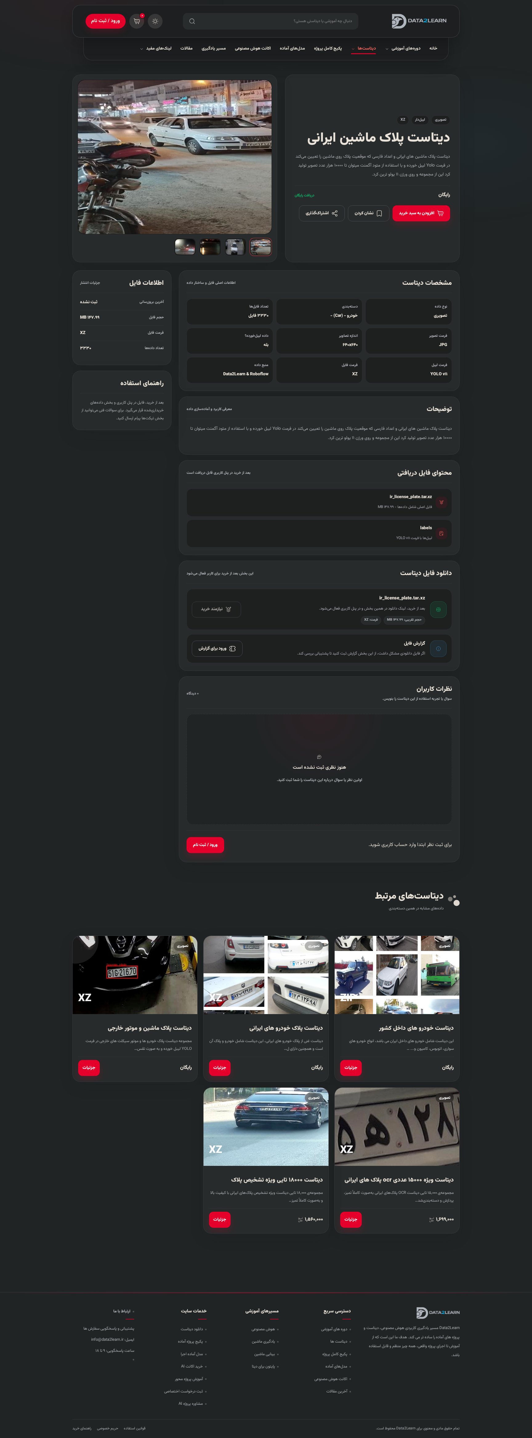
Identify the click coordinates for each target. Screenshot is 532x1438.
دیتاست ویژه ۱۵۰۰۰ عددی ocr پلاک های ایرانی (399, 1180)
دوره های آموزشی (334, 1329)
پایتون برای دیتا (263, 1366)
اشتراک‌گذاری (317, 213)
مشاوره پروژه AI (191, 1404)
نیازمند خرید (212, 609)
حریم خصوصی (107, 1428)
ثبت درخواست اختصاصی (183, 1391)
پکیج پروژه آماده (190, 1342)
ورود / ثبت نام (105, 21)
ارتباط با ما (122, 1311)
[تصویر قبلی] (261, 157)
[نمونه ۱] (261, 247)
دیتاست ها (338, 1342)
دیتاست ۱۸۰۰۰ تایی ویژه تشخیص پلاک (277, 1180)
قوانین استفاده (134, 1428)
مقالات (186, 48)
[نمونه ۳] (210, 247)
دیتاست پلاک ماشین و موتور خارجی (150, 1028)
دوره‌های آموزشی (406, 48)
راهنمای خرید (81, 1428)
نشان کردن (364, 213)
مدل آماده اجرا (192, 1354)
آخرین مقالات (336, 1391)
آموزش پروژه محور (189, 1379)
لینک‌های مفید (158, 48)
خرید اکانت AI (192, 1366)
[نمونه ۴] (185, 247)
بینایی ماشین (264, 1354)
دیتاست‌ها (367, 48)
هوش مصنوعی (263, 1329)
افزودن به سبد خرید (416, 213)
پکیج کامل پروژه (328, 48)
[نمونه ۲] (235, 247)
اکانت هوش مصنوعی (253, 48)
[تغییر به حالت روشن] (155, 21)
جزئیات (351, 1068)
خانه (433, 48)
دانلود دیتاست (192, 1329)
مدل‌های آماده (292, 48)
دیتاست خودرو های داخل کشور (416, 1028)
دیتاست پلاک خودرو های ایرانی (286, 1028)
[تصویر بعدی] (89, 157)
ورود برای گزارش (213, 648)
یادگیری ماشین (263, 1342)
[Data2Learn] (412, 21)
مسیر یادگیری (214, 48)
